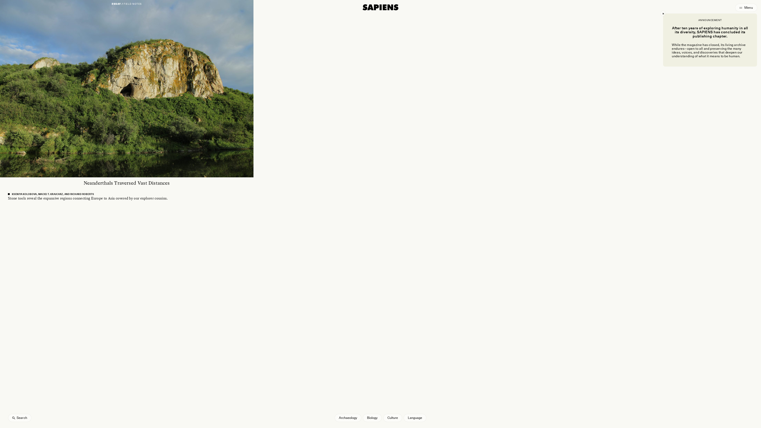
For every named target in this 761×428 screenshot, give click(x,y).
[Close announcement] (663, 13)
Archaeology (348, 418)
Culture (392, 418)
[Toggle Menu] (746, 7)
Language (415, 418)
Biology (372, 418)
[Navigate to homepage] (380, 7)
